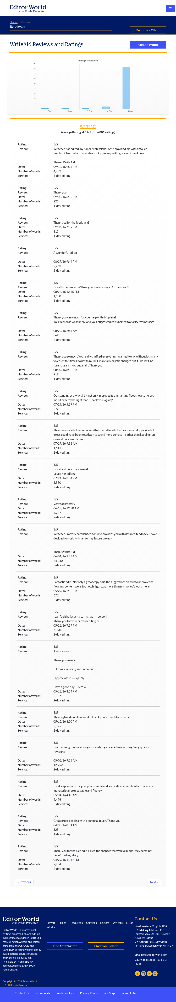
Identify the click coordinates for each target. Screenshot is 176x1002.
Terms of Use (128, 993)
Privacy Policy (89, 993)
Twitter (149, 973)
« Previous (24, 882)
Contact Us (22, 993)
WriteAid (88, 126)
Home (14, 22)
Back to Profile (148, 44)
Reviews (17, 27)
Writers (118, 923)
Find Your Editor (106, 946)
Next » (154, 882)
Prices (62, 923)
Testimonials (42, 993)
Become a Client (148, 30)
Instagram (143, 973)
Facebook (137, 973)
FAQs (129, 923)
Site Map (109, 993)
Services (91, 923)
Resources (76, 923)
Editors (104, 923)
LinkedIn (155, 973)
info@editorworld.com (154, 954)
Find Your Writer (65, 946)
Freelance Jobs (65, 993)
